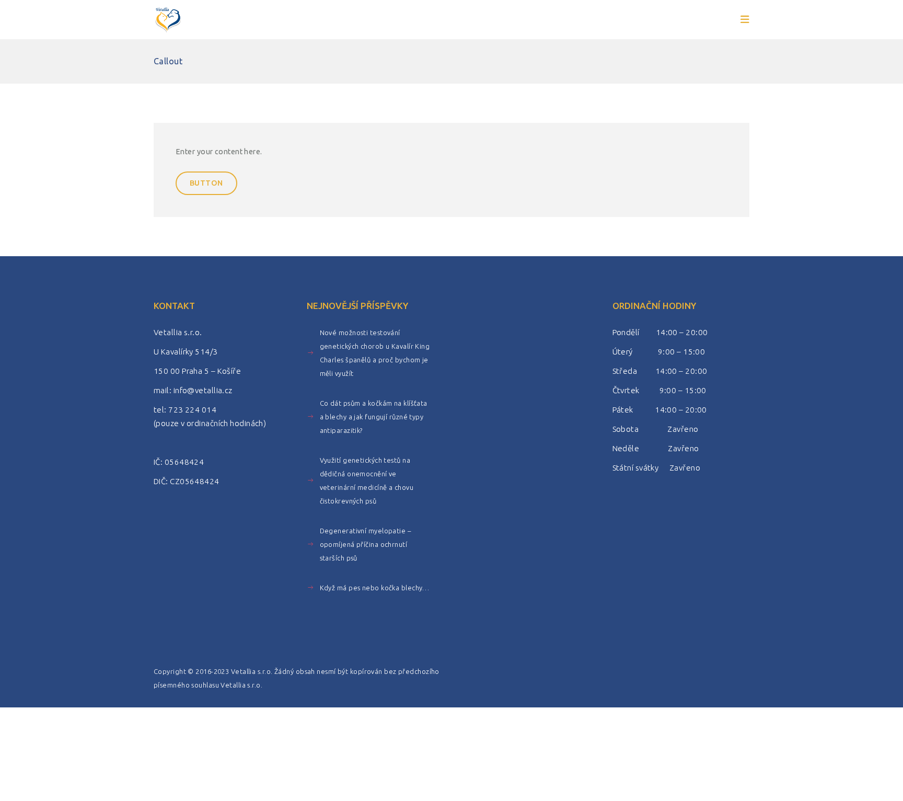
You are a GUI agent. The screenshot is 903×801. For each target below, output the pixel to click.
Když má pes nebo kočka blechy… (375, 587)
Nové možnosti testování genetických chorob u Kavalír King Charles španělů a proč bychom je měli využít (375, 353)
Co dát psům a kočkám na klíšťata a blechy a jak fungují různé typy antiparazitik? (373, 416)
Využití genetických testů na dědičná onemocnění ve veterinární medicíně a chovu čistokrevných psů (367, 480)
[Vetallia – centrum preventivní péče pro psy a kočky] (168, 20)
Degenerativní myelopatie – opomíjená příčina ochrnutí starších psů (365, 544)
